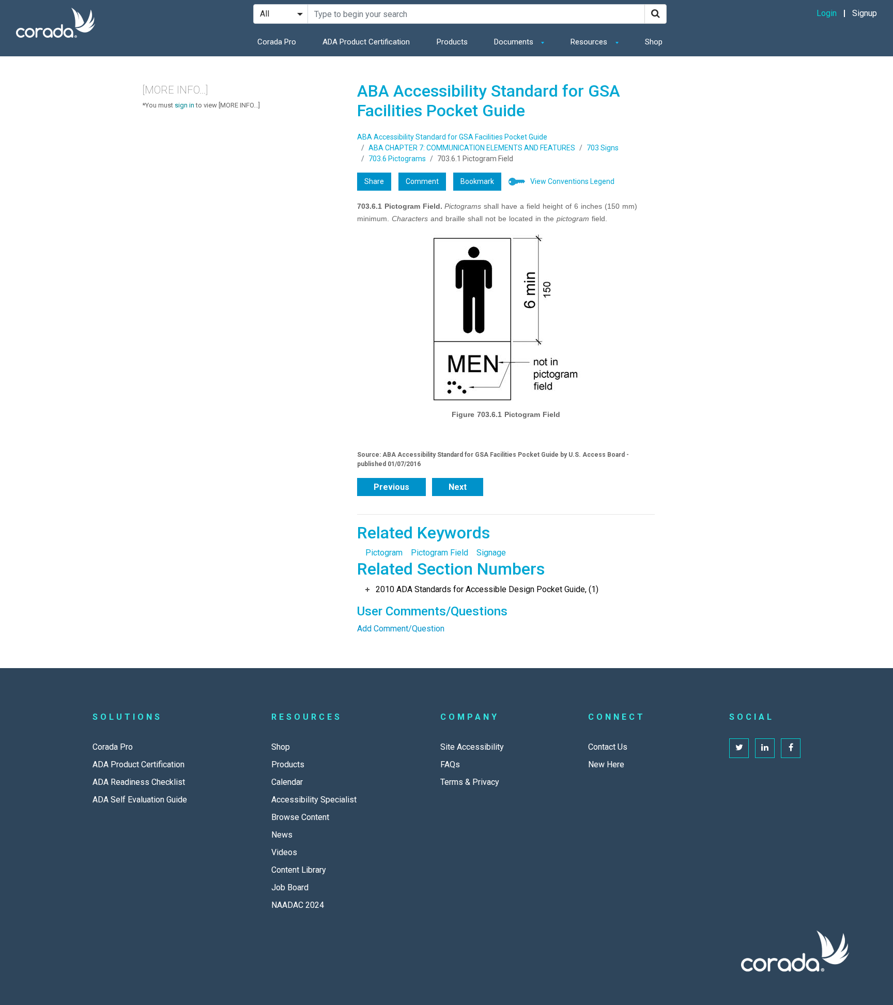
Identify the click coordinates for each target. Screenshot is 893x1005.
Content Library (298, 870)
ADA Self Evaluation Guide (140, 800)
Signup (864, 13)
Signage (491, 553)
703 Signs (603, 148)
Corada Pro (276, 42)
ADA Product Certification (366, 42)
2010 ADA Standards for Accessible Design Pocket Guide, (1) (487, 589)
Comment (422, 181)
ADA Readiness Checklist (139, 782)
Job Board (290, 887)
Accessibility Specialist (314, 800)
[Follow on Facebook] (790, 748)
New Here (606, 764)
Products (452, 42)
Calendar (287, 782)
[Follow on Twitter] (739, 748)
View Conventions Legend (572, 181)
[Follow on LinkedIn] (765, 748)
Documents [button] (514, 42)
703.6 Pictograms (397, 158)
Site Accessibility (472, 747)
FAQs (450, 764)
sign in (184, 105)
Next (458, 487)
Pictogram (384, 553)
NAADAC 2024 (297, 905)
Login (827, 13)
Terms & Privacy (469, 782)
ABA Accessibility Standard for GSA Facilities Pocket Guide (452, 137)
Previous (391, 487)
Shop (654, 42)
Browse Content (300, 817)
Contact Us (607, 747)
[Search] (655, 14)
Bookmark (477, 181)
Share (374, 181)
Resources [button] (590, 42)
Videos (284, 852)
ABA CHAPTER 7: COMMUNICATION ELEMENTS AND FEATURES (471, 148)
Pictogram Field (439, 553)
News (281, 835)
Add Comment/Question (400, 628)
